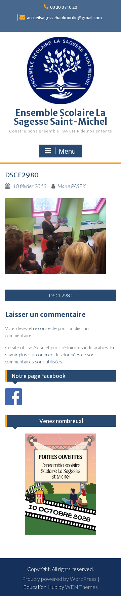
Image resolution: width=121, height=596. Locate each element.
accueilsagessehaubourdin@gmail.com (64, 17)
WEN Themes (81, 587)
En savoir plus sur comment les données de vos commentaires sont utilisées (60, 354)
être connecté (43, 328)
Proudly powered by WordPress (59, 578)
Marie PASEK (71, 186)
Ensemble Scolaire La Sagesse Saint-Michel (60, 117)
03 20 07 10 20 (63, 7)
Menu (67, 151)
